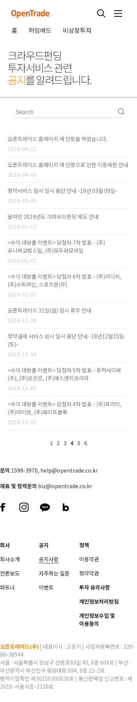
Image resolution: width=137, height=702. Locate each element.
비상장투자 (77, 30)
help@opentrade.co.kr (69, 470)
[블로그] (65, 506)
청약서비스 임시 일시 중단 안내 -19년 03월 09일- (63, 190)
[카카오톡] (44, 506)
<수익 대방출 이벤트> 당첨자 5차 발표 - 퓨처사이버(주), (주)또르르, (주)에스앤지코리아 (64, 374)
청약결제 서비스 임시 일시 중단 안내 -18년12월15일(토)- (66, 340)
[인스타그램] (24, 506)
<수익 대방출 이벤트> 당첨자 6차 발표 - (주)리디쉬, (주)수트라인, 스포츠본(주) (64, 280)
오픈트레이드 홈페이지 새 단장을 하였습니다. (57, 139)
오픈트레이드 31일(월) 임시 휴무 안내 (49, 310)
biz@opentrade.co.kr (65, 486)
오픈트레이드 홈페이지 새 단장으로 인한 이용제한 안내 (68, 164)
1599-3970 (24, 470)
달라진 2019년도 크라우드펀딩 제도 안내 (53, 216)
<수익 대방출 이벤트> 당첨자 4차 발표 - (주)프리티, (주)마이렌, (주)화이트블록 (64, 408)
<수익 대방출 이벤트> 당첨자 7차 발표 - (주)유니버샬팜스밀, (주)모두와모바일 (56, 246)
